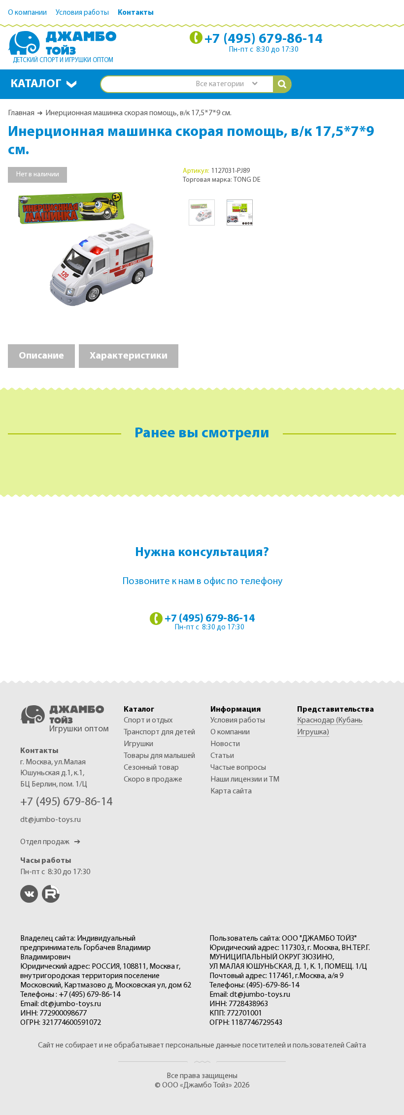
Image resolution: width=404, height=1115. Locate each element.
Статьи (222, 756)
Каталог (36, 84)
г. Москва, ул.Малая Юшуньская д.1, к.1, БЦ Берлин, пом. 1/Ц (53, 773)
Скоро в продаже (153, 780)
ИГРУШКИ (138, 744)
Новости (225, 744)
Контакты (136, 13)
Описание (41, 356)
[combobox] (226, 84)
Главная (21, 113)
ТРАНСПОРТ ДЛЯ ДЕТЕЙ (159, 732)
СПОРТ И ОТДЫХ (148, 720)
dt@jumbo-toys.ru (50, 820)
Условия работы (82, 13)
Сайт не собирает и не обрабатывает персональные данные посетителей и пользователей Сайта (202, 1045)
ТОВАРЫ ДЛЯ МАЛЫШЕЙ (159, 756)
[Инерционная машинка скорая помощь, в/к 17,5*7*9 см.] (89, 247)
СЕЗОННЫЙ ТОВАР (151, 768)
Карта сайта (231, 791)
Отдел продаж (50, 842)
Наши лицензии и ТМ (244, 780)
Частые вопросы (238, 768)
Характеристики (129, 356)
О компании (27, 13)
